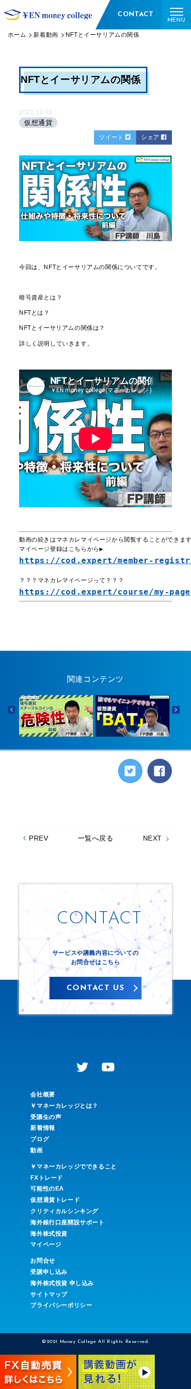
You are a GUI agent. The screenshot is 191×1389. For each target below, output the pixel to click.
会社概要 (42, 1094)
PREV (38, 838)
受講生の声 (45, 1117)
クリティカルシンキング (64, 1211)
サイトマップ (49, 1294)
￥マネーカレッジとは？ (64, 1105)
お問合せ (42, 1260)
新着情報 (42, 1127)
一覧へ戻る (96, 838)
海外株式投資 (49, 1233)
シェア (151, 137)
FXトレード (46, 1177)
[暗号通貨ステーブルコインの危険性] (56, 716)
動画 (36, 1150)
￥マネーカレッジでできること (73, 1166)
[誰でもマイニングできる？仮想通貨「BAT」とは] (132, 716)
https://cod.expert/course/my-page (105, 591)
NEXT (152, 838)
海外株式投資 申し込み (62, 1283)
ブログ (39, 1139)
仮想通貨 (38, 122)
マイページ (45, 1244)
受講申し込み (49, 1271)
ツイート (112, 137)
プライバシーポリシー (61, 1305)
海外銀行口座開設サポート (67, 1222)
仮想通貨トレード (55, 1199)
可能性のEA (47, 1188)
